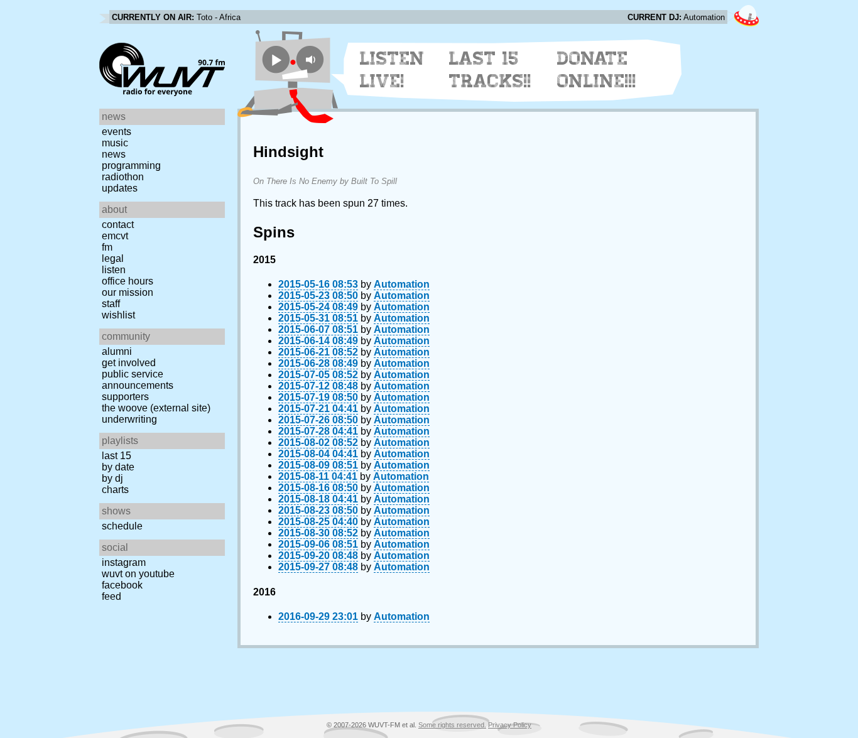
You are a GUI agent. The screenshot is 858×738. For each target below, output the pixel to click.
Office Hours (127, 281)
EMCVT (115, 236)
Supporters (125, 396)
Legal (113, 258)
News (114, 154)
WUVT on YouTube (138, 573)
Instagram (124, 562)
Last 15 (116, 455)
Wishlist (118, 315)
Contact (118, 224)
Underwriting (129, 419)
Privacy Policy (509, 725)
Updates (120, 188)
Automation (402, 284)
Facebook (122, 585)
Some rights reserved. (452, 725)
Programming (131, 165)
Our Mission (127, 292)
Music (115, 143)
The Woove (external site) (156, 408)
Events (116, 131)
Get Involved (129, 362)
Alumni (117, 351)
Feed (111, 596)
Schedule (122, 526)
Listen (114, 269)
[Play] (276, 59)
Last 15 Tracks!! (490, 69)
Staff (111, 303)
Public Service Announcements (137, 380)
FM (107, 247)
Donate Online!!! (596, 69)
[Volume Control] (312, 59)
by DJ (112, 478)
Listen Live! (392, 69)
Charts (115, 489)
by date (118, 467)
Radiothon (123, 176)
